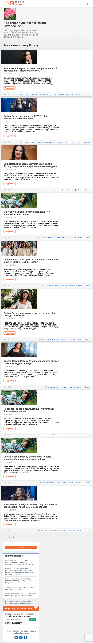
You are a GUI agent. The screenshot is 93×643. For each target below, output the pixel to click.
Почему (70, 483)
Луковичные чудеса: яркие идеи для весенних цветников (19, 588)
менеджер (57, 238)
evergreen (21, 94)
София (74, 142)
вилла (58, 483)
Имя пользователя (13, 623)
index (27, 94)
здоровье (55, 530)
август (87, 339)
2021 (79, 142)
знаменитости (43, 94)
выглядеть (64, 339)
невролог (63, 435)
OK (32, 619)
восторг (65, 285)
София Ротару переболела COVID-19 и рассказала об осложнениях (25, 117)
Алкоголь (53, 94)
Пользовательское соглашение (17, 601)
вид (59, 285)
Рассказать (79, 94)
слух (81, 387)
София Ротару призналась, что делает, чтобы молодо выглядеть (29, 314)
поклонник (73, 285)
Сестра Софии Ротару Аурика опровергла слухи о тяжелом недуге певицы (31, 362)
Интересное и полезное (51, 339)
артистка (86, 435)
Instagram (86, 142)
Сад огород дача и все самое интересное (25, 24)
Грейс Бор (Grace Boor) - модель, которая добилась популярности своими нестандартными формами (19, 562)
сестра (76, 387)
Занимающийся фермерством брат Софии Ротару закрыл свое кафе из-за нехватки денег (31, 165)
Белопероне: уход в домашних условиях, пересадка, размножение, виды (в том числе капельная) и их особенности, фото (19, 571)
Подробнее (9, 88)
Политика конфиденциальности (18, 603)
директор (61, 94)
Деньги (69, 190)
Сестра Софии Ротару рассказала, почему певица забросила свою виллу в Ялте (27, 457)
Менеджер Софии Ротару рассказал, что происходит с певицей (27, 212)
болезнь (56, 435)
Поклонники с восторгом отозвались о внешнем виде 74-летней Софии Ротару (31, 260)
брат (63, 190)
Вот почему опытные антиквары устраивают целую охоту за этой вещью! (18, 581)
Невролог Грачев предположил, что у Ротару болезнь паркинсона (29, 409)
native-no (34, 94)
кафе (75, 190)
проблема (79, 530)
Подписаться (21, 547)
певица (64, 238)
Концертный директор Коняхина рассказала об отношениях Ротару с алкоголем (30, 69)
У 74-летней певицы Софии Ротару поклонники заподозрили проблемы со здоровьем (30, 505)
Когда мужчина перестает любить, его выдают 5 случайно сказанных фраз (20, 594)
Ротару (87, 94)
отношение (69, 94)
